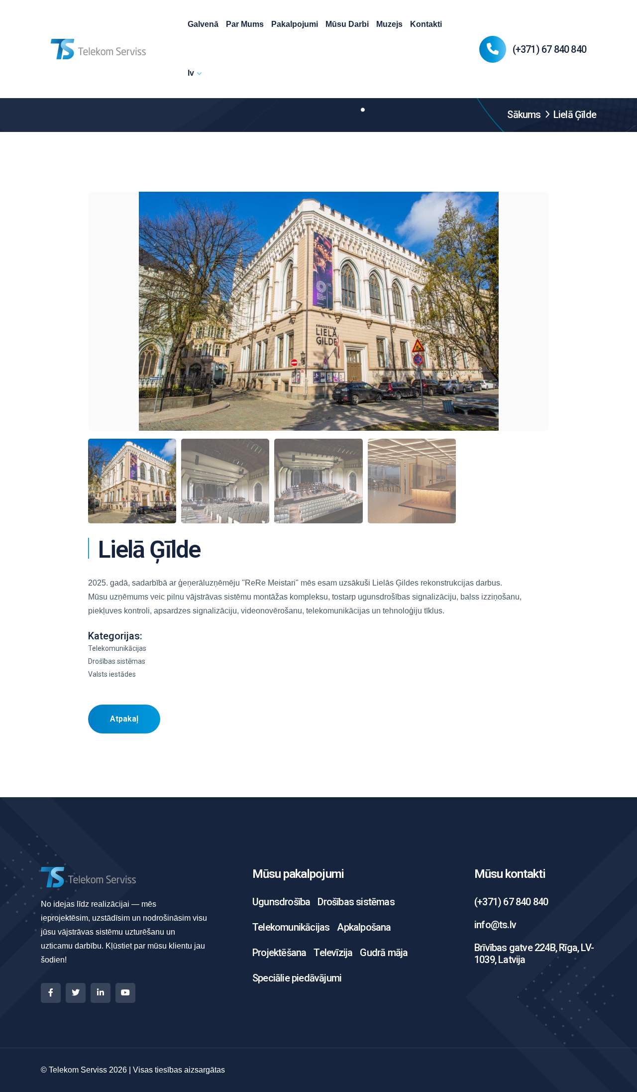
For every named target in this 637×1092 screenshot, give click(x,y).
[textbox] (318, 597)
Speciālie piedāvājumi (296, 978)
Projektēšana (279, 953)
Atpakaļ (124, 719)
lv (191, 73)
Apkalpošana (364, 927)
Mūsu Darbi (347, 24)
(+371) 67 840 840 (549, 49)
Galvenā (203, 24)
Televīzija (333, 953)
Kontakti (426, 24)
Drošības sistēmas (356, 902)
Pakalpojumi (294, 24)
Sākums (523, 115)
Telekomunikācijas (290, 927)
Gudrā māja (384, 953)
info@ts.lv (495, 925)
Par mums (245, 24)
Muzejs (389, 24)
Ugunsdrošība (281, 902)
